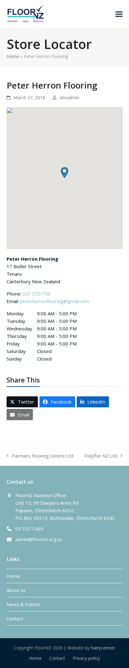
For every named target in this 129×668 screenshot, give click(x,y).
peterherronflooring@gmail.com (54, 301)
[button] (119, 14)
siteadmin (69, 97)
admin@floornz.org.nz (38, 539)
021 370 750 (36, 294)
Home (13, 56)
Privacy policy (86, 658)
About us (16, 590)
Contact (15, 618)
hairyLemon (103, 648)
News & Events (23, 604)
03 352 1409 (29, 528)
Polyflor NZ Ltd (100, 456)
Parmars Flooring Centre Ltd (40, 456)
